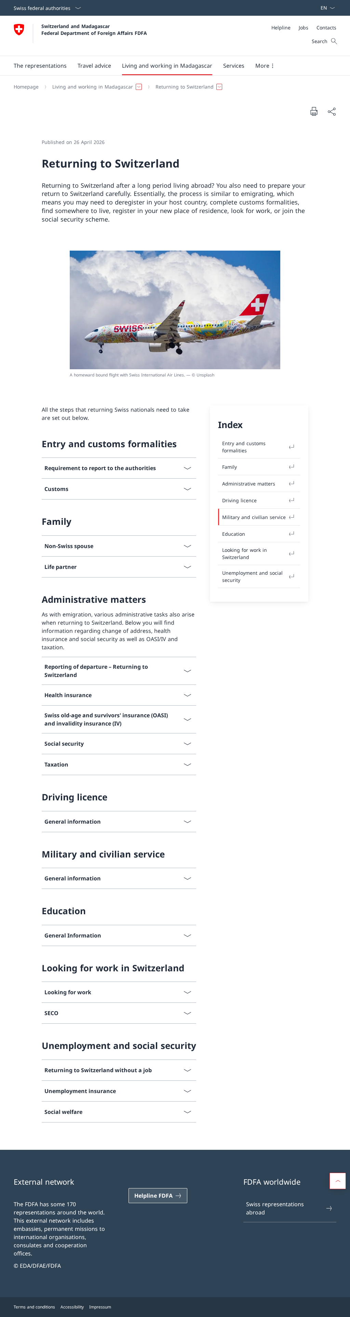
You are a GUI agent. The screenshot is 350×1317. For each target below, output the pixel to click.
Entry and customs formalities (244, 447)
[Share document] (331, 111)
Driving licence (239, 500)
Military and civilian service (254, 517)
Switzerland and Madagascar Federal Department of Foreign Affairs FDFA (94, 29)
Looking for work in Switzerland (244, 553)
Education (233, 534)
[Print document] (314, 111)
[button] (40, 65)
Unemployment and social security (252, 576)
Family (229, 467)
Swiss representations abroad (275, 1208)
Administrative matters (248, 483)
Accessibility (72, 1307)
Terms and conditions (34, 1307)
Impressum (100, 1307)
